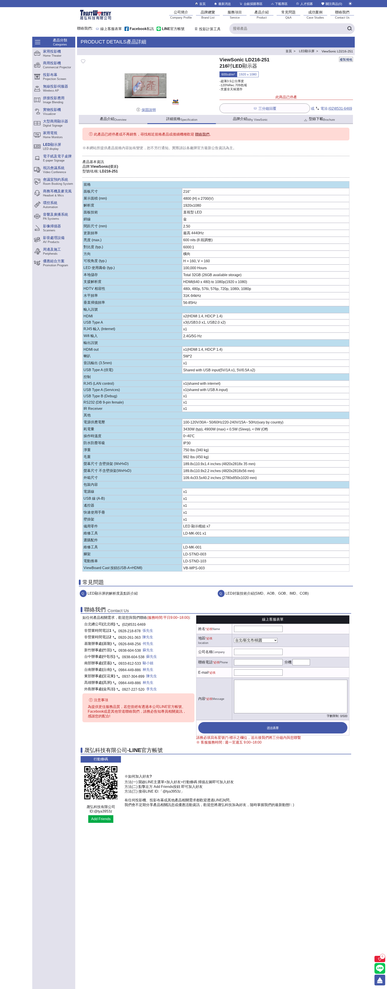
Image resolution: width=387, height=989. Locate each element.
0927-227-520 (133, 689)
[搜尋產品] (349, 28)
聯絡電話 (205, 662)
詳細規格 (181, 119)
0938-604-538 (129, 650)
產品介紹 (113, 119)
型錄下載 (322, 119)
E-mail (203, 672)
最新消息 (224, 4)
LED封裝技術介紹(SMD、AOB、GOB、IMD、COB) (267, 593)
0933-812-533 (129, 663)
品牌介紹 (250, 119)
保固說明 (149, 110)
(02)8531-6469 (340, 108)
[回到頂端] (379, 980)
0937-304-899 (133, 676)
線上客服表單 (111, 29)
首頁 (202, 4)
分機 (288, 662)
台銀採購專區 (253, 4)
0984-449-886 (129, 670)
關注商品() (334, 4)
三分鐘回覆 (267, 108)
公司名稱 (205, 652)
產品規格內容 (118, 148)
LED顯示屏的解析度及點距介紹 (113, 593)
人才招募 (306, 4)
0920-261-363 (129, 637)
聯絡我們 (202, 134)
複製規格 (346, 59)
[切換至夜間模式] (350, 3)
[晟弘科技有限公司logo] (95, 19)
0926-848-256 (129, 644)
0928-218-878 (129, 631)
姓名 (201, 629)
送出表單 (273, 728)
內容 (201, 699)
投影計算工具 (210, 29)
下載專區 (281, 4)
